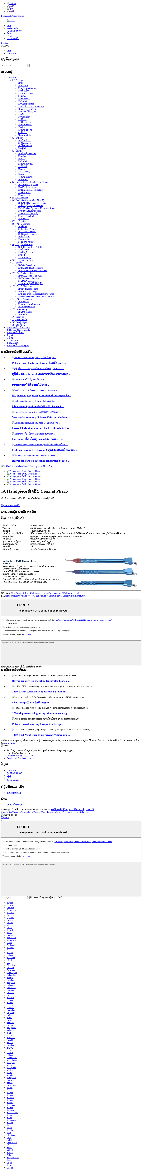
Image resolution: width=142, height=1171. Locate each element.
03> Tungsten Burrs (26, 306)
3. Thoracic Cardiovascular (18, 330)
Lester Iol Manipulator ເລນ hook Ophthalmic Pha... (41, 428)
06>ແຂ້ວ (22, 96)
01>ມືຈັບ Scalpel (25, 312)
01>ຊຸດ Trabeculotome (28, 289)
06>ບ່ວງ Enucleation (27, 216)
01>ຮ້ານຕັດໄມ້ (24, 140)
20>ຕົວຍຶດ (22, 132)
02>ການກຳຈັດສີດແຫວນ (29, 304)
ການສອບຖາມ (11, 743)
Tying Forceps (47, 812)
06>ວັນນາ (22, 166)
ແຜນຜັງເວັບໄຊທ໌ (76, 809)
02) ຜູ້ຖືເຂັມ (17, 138)
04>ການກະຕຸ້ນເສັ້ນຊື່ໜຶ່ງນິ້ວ (30, 283)
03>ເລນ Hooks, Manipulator (30, 190)
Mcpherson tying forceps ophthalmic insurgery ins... (41, 395)
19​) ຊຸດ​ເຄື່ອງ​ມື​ (18, 325)
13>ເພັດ (21, 114)
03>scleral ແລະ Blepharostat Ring (33, 270)
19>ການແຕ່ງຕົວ (25, 130)
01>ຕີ (20, 83)
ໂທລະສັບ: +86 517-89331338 (20, 756)
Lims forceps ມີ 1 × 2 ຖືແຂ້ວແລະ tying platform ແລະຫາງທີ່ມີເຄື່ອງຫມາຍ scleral (46, 593)
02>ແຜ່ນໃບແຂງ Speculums (30, 268)
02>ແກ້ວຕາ (23, 85)
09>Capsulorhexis (26, 104)
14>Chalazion (24, 117)
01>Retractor (23, 301)
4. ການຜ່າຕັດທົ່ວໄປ (15, 332)
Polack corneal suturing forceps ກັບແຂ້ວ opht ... (39, 363)
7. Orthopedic (13, 340)
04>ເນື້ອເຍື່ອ (23, 91)
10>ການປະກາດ (25, 177)
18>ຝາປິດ (22, 127)
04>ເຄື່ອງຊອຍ (24, 192)
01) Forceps (17, 80)
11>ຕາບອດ (23, 179)
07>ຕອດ (22, 169)
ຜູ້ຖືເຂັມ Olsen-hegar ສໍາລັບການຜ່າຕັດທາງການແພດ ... (41, 373)
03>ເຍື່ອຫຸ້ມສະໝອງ (27, 88)
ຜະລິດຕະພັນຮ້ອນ (59, 809)
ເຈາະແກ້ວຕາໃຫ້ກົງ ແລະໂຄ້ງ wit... (30, 384)
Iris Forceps (84, 812)
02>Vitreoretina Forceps (28, 278)
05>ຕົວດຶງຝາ (24, 236)
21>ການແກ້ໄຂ (24, 135)
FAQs (9, 36)
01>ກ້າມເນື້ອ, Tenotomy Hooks (32, 203)
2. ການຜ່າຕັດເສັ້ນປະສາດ (18, 327)
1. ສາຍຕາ (11, 53)
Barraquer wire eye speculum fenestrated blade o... (41, 460)
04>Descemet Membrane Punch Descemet (36, 296)
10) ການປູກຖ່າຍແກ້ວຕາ (23, 260)
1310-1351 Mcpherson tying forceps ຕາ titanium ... (41, 734)
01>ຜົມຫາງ (23, 226)
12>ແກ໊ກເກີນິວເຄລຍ (27, 112)
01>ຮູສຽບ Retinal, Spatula (30, 276)
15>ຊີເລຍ (22, 119)
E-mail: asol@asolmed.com (19, 758)
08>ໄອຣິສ (22, 101)
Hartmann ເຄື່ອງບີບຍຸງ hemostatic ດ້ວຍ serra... (38, 439)
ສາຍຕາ (74, 812)
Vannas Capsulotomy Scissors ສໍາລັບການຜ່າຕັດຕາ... (41, 417)
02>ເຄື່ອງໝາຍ (24, 249)
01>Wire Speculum (26, 265)
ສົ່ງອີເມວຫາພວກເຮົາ (10, 505)
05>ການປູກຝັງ (24, 257)
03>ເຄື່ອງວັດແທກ (25, 252)
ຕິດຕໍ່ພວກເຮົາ (13, 38)
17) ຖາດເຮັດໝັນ (19, 319)
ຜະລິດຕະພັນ (12, 28)
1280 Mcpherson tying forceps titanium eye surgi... (41, 713)
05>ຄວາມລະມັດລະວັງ (28, 213)
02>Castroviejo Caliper (28, 291)
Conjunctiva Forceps (10, 812)
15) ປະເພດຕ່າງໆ (20, 309)
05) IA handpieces (20, 197)
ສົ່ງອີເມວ (5, 817)
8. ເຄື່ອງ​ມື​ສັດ (12, 343)
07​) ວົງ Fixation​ (19, 221)
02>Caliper (23, 314)
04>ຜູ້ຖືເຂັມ (23, 148)
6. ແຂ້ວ (10, 338)
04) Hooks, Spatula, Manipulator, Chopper (31, 182)
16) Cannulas (18, 317)
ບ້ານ (9, 25)
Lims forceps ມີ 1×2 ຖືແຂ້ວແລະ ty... (31, 702)
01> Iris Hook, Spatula (28, 184)
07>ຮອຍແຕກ (24, 98)
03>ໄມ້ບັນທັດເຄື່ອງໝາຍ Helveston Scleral (36, 208)
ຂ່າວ (9, 33)
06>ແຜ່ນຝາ (23, 239)
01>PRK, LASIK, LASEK (30, 247)
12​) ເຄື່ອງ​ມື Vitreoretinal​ (22, 273)
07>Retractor (23, 218)
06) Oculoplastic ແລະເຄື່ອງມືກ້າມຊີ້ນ (28, 200)
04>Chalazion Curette (27, 234)
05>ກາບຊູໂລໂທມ (25, 164)
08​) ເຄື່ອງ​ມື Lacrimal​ (21, 224)
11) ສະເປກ (17, 263)
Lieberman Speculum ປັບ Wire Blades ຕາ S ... (38, 406)
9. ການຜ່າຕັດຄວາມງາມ (18, 345)
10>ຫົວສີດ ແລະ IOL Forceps (31, 106)
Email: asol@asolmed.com (12, 16)
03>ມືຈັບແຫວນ (25, 145)
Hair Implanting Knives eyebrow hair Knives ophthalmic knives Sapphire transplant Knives (46, 596)
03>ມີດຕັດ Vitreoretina (28, 281)
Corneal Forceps (62, 812)
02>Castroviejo (24, 143)
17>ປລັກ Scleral (25, 124)
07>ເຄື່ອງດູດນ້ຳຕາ (26, 242)
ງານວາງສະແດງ (14, 792)
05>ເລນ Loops (24, 195)
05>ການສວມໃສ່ (25, 93)
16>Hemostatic (24, 122)
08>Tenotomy (24, 171)
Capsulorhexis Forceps (30, 812)
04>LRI (21, 255)
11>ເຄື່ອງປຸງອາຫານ (27, 109)
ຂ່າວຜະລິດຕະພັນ (15, 805)
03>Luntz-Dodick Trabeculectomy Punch (36, 294)
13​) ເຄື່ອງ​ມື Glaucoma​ (22, 286)
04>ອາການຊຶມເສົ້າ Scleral (29, 211)
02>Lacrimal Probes (27, 229)
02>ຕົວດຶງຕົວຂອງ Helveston (30, 205)
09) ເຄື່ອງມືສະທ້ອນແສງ (22, 244)
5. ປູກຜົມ (11, 335)
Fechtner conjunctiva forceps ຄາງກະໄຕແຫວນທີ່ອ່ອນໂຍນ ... (45, 450)
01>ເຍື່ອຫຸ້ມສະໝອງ (27, 153)
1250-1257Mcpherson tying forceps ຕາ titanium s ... (41, 691)
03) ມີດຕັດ (17, 151)
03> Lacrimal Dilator (27, 231)
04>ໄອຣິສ (22, 161)
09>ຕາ (21, 174)
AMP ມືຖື (90, 809)
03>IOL (21, 158)
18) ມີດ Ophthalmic (21, 322)
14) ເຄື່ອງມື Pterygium (22, 299)
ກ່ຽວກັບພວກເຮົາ (14, 31)
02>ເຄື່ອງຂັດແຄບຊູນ (27, 187)
